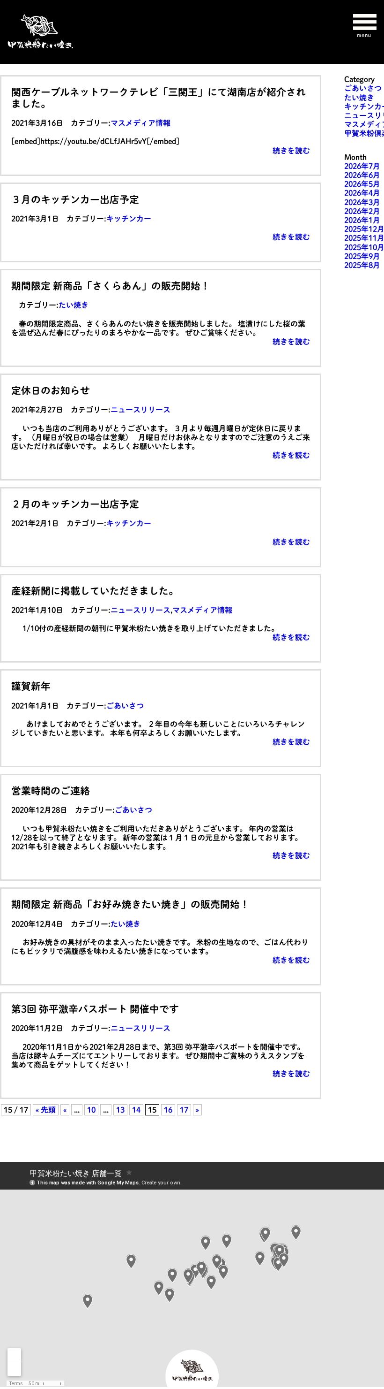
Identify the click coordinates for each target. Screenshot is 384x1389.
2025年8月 (362, 265)
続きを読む (291, 150)
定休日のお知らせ (50, 390)
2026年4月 (362, 193)
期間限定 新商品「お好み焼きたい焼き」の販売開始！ (130, 904)
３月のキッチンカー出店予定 (75, 199)
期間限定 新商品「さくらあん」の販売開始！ (110, 285)
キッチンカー (128, 218)
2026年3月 (362, 202)
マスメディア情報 (140, 123)
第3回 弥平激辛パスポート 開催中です (95, 1009)
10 (91, 1110)
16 (168, 1110)
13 (120, 1110)
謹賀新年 (31, 686)
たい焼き (74, 305)
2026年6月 (362, 175)
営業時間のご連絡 (50, 790)
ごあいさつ (125, 706)
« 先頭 (46, 1110)
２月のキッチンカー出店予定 (75, 504)
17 (184, 1110)
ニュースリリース (140, 409)
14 (136, 1110)
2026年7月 (362, 166)
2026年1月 (362, 220)
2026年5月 (362, 184)
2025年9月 (362, 256)
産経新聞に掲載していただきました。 (94, 590)
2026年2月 (362, 211)
